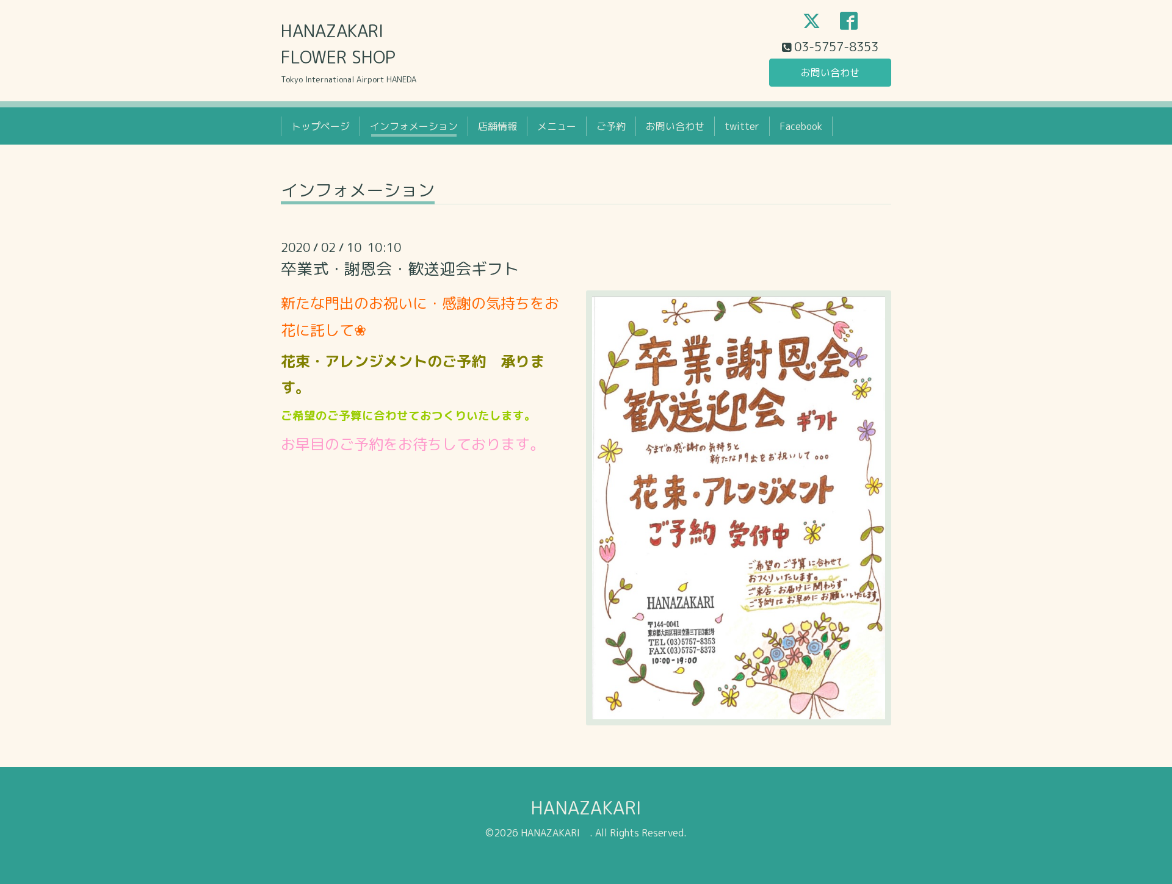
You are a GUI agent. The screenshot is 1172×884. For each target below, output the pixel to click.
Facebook (801, 126)
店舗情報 (497, 126)
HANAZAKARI (595, 808)
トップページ (320, 126)
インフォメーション (414, 126)
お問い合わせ (830, 72)
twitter (742, 126)
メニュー (556, 126)
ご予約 (611, 126)
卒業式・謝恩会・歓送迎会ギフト (400, 268)
